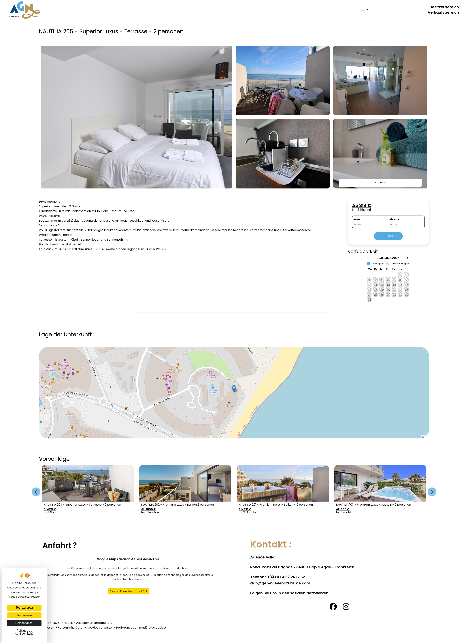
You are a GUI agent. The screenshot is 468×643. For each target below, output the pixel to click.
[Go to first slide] (432, 491)
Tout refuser (24, 615)
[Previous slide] (36, 491)
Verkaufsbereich (443, 13)
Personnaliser (24, 623)
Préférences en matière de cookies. (141, 627)
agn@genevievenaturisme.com (280, 583)
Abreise (394, 220)
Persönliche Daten (71, 627)
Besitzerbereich (444, 7)
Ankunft (358, 220)
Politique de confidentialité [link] (24, 632)
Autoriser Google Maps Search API (128, 591)
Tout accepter (24, 607)
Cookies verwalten (100, 627)
